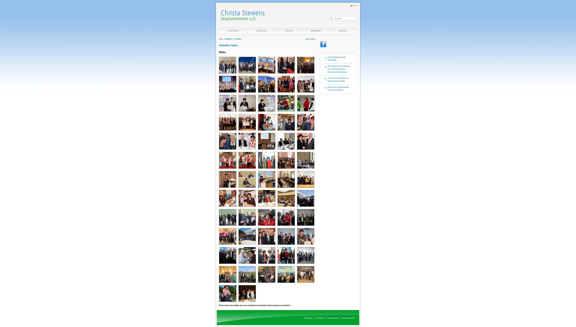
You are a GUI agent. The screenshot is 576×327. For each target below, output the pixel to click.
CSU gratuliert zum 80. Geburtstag (336, 58)
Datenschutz (348, 318)
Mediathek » (229, 39)
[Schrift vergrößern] (354, 6)
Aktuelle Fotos (228, 45)
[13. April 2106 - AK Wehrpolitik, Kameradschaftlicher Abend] (305, 65)
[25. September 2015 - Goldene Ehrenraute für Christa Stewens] (247, 84)
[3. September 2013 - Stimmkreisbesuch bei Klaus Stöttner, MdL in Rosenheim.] (305, 122)
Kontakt (320, 318)
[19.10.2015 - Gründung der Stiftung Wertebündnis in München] (227, 84)
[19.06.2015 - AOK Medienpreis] (266, 84)
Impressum (333, 318)
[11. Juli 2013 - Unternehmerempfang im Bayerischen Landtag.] (266, 141)
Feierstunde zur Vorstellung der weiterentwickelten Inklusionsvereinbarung (338, 69)
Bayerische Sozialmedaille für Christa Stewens (338, 88)
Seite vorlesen (310, 39)
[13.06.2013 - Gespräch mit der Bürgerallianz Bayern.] (305, 160)
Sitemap (308, 318)
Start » (221, 39)
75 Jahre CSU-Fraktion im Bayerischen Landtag (338, 79)
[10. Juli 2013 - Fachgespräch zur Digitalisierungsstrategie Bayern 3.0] (286, 141)
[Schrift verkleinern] (357, 6)
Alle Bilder (238, 39)
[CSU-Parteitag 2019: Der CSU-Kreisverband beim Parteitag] (247, 65)
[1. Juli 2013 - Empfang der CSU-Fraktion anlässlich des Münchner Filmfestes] (286, 160)
